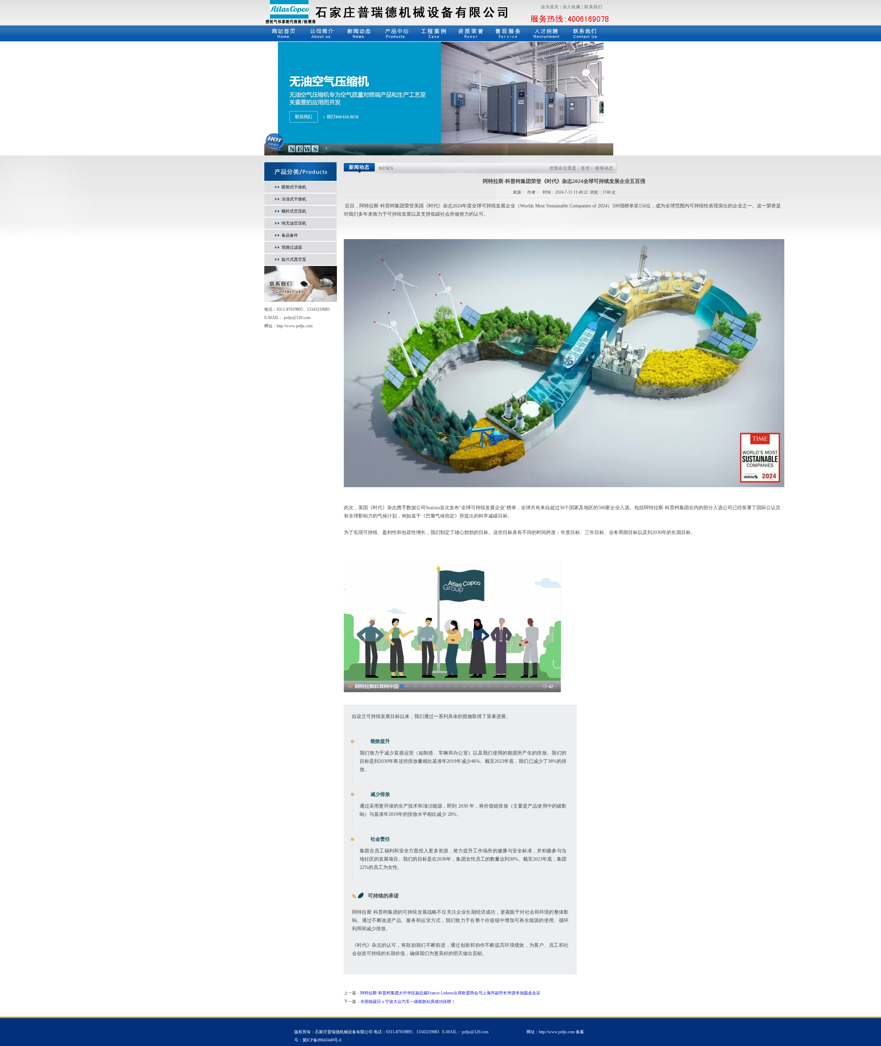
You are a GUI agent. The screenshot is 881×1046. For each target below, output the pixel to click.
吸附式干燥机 (294, 187)
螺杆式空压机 (294, 211)
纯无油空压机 (294, 223)
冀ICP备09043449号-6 (321, 1040)
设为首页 (550, 6)
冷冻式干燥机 (294, 199)
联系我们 (593, 6)
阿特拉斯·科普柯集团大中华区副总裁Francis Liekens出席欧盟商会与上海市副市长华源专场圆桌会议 (450, 993)
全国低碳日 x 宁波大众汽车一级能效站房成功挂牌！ (407, 1001)
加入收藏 (572, 6)
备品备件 (290, 235)
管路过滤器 (292, 247)
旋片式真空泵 (294, 259)
